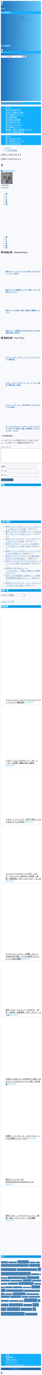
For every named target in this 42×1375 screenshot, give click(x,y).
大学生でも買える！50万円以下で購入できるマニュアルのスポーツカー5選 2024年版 (23, 1081)
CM (4, 1262)
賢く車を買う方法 (13, 27)
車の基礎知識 (11, 32)
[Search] (24, 56)
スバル (13, 1284)
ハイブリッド (15, 1290)
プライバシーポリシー (15, 1364)
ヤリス (25, 1297)
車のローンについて (14, 24)
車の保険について (13, 22)
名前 (3, 467)
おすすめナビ (27, 1269)
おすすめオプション (15, 1265)
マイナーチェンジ (32, 1294)
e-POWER (12, 1262)
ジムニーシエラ (16, 1280)
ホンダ (19, 1293)
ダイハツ (17, 1287)
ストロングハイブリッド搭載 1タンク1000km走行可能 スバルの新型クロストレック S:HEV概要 (23, 956)
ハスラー (8, 1294)
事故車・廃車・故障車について (19, 19)
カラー (35, 1274)
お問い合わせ (11, 41)
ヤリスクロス (34, 1297)
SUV (23, 1262)
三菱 (21, 1301)
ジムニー (5, 1280)
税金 (13, 1309)
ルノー (5, 1301)
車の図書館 (5, 46)
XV (38, 1262)
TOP (7, 1355)
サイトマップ (11, 1362)
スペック (25, 1283)
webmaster (5, 187)
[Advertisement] (21, 80)
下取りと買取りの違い (15, 36)
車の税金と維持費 (13, 29)
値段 (30, 1300)
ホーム (8, 108)
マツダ (5, 1297)
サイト (4, 475)
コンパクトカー (17, 1278)
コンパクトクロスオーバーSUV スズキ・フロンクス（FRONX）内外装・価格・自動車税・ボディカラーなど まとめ (23, 876)
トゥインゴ (27, 1287)
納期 (26, 1309)
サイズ (33, 1277)
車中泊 (31, 1314)
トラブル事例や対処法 (15, 17)
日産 (27, 1305)
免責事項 (9, 1357)
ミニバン (15, 1297)
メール (4, 471)
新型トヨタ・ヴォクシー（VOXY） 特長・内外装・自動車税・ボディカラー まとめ (23, 1012)
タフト (9, 1287)
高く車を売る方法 (13, 39)
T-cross (32, 1262)
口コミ (16, 1304)
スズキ (27, 1280)
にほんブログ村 (7, 602)
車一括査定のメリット (15, 34)
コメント (6, 447)
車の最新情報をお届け (11, 103)
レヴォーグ (13, 1301)
